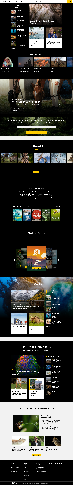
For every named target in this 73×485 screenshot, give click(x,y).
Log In (65, 1)
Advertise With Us (26, 479)
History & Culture (16, 1)
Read (32, 45)
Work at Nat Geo (38, 468)
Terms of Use (12, 463)
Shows (37, 1)
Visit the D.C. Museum (27, 471)
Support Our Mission (26, 475)
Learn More (32, 395)
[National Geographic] (4, 1)
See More (13, 48)
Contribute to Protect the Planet (41, 471)
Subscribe (25, 350)
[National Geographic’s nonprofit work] (36, 423)
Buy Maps (25, 467)
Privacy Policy (13, 464)
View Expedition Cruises (18, 330)
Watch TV (25, 472)
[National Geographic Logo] (14, 483)
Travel (22, 1)
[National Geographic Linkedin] (57, 463)
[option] (9, 64)
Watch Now (36, 200)
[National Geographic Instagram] (49, 463)
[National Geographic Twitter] (53, 463)
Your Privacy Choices (14, 471)
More (41, 1)
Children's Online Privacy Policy (15, 467)
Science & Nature (32, 1)
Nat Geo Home (26, 463)
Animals (10, 1)
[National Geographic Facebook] (51, 463)
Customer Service (39, 464)
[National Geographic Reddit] (61, 463)
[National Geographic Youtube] (55, 463)
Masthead (25, 476)
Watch (49, 46)
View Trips (32, 329)
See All (48, 397)
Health (26, 1)
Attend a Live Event (26, 464)
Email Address (19, 124)
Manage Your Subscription (40, 467)
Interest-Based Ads (13, 468)
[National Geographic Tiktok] (59, 463)
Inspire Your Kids (26, 468)
